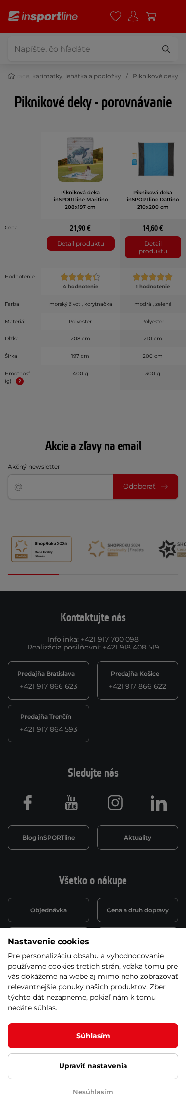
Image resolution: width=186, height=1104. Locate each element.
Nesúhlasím (93, 1092)
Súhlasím (93, 1035)
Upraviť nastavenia (93, 1065)
